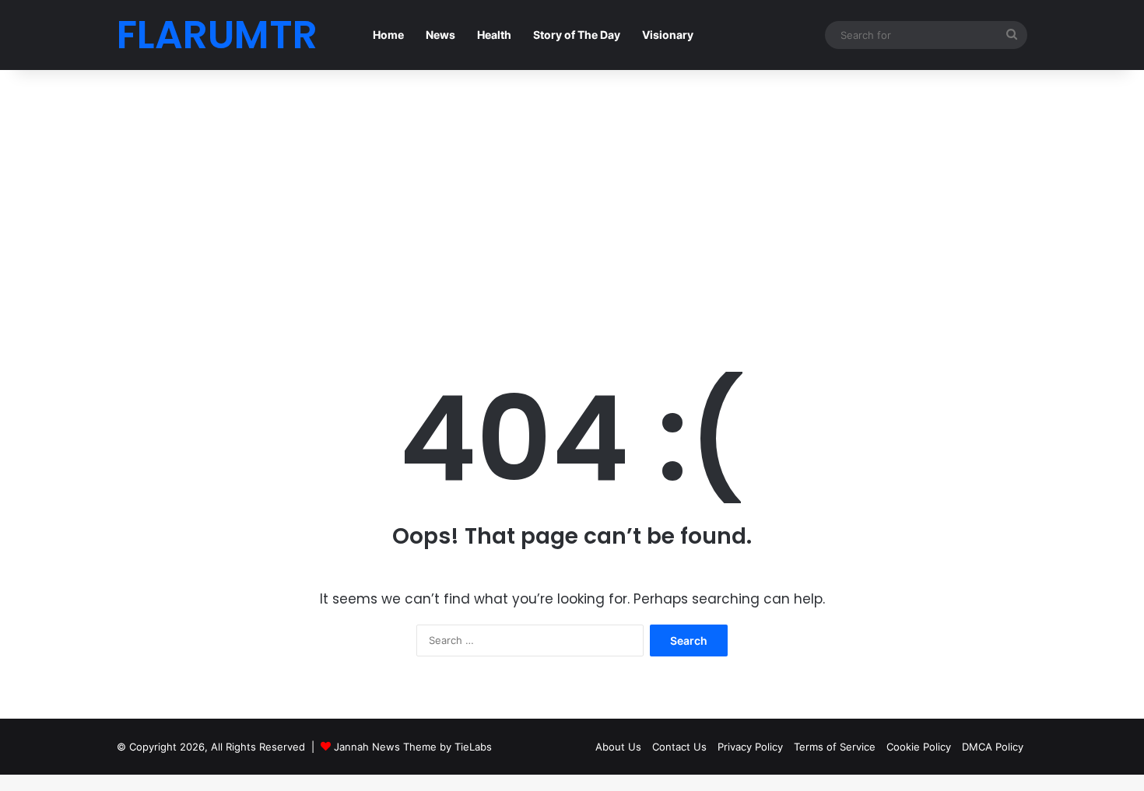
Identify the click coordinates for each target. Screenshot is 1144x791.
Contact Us (679, 746)
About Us (618, 746)
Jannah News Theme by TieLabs (413, 746)
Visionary (667, 34)
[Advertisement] (572, 202)
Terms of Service (835, 746)
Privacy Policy (750, 746)
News (440, 34)
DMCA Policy (992, 746)
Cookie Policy (918, 746)
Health (494, 34)
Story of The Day (576, 34)
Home (388, 34)
